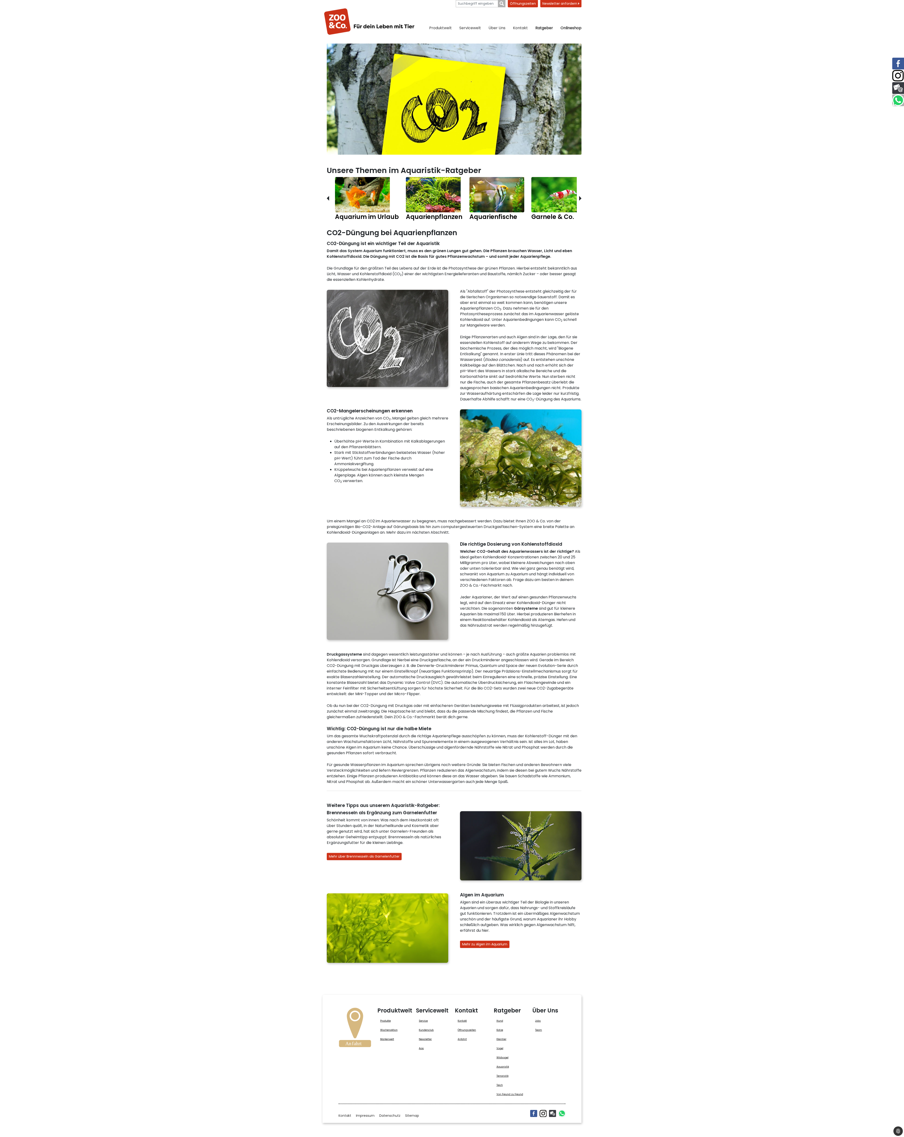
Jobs (538, 1021)
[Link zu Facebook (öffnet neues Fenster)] (898, 63)
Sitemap (412, 1115)
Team (538, 1030)
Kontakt (520, 28)
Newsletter (425, 1039)
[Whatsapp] (561, 1113)
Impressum (365, 1115)
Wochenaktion (389, 1030)
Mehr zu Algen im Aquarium (484, 944)
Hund (499, 1021)
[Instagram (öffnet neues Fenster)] (543, 1113)
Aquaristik (502, 1066)
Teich (499, 1085)
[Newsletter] (552, 1113)
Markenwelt (387, 1039)
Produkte (385, 1021)
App (421, 1048)
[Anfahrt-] (355, 1029)
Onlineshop (571, 28)
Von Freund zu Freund (509, 1094)
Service (423, 1021)
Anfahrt (462, 1039)
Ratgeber (544, 28)
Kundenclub (426, 1030)
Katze (499, 1030)
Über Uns (496, 28)
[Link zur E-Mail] (898, 88)
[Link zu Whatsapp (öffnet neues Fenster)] (898, 100)
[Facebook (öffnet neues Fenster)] (533, 1113)
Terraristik (502, 1076)
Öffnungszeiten (523, 3)
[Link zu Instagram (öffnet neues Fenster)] (898, 76)
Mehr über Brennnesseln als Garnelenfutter (364, 856)
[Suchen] (501, 3)
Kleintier (501, 1039)
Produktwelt (440, 28)
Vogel (499, 1048)
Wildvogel (502, 1057)
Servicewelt (470, 28)
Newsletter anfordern (560, 3)
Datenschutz (389, 1115)
